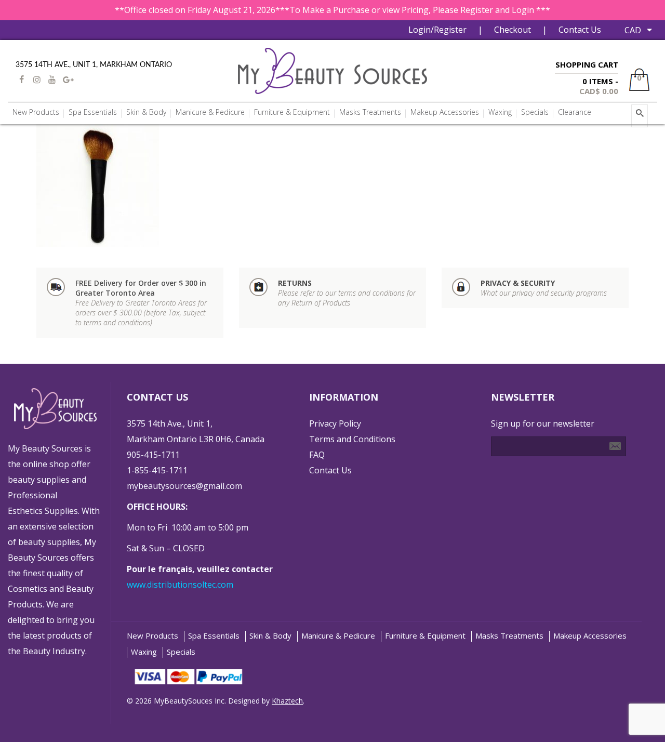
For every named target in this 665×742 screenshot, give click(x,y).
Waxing (144, 652)
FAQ (317, 454)
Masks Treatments (509, 636)
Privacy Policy (335, 423)
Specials (181, 652)
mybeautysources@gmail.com (184, 486)
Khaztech (287, 701)
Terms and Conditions (352, 439)
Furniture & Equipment (425, 636)
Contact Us (579, 29)
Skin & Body (270, 636)
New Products (152, 636)
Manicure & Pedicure (338, 636)
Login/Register (437, 29)
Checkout (512, 29)
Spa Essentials (214, 636)
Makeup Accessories (590, 636)
